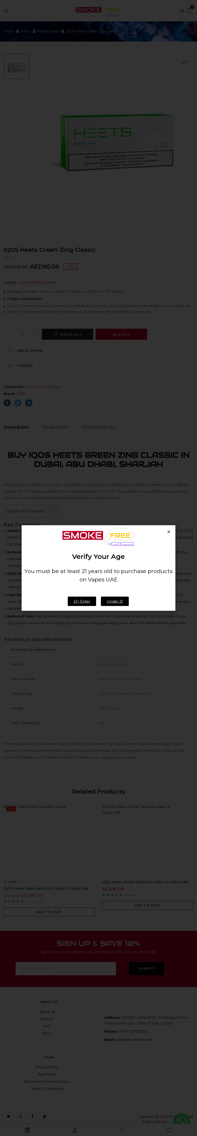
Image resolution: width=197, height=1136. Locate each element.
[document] (98, 568)
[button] (169, 532)
